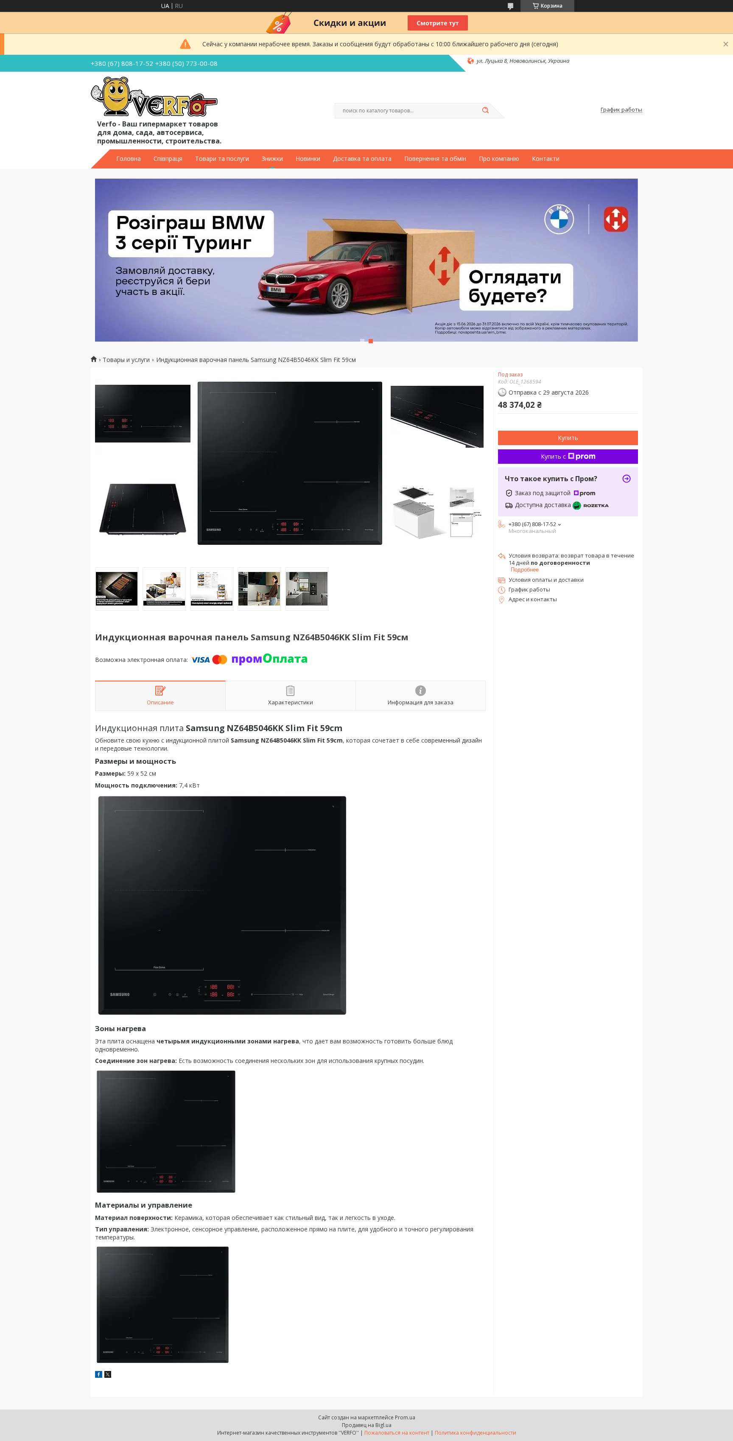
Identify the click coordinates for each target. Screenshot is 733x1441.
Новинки (308, 159)
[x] (107, 1375)
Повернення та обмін (435, 159)
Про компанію (499, 159)
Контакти (546, 159)
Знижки (272, 159)
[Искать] (485, 110)
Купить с (553, 456)
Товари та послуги (222, 159)
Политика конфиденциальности (475, 1432)
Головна (128, 159)
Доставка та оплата (362, 159)
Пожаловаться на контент (396, 1432)
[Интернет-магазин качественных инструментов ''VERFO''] (154, 97)
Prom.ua (405, 1417)
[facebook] (98, 1375)
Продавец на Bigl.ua (367, 1425)
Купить (568, 438)
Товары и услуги (126, 360)
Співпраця (168, 159)
